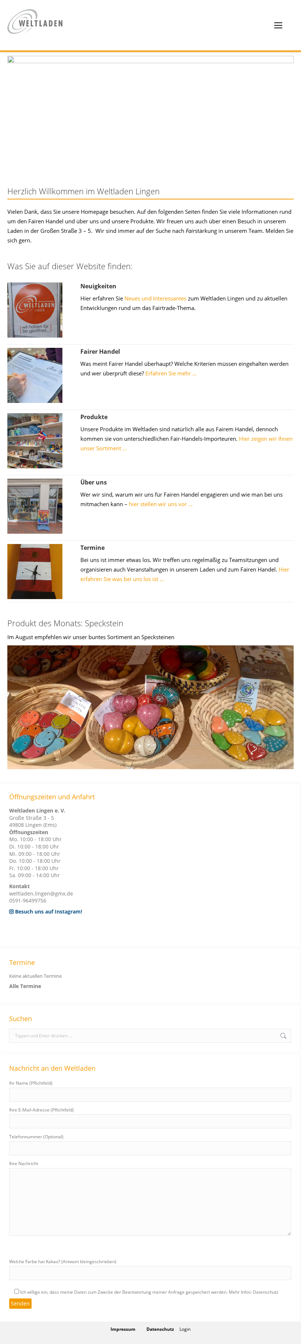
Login (185, 1329)
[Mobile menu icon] (278, 25)
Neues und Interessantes (155, 298)
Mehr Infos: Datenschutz (254, 1292)
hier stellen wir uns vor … (161, 504)
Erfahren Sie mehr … (171, 373)
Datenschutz (160, 1329)
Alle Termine (25, 986)
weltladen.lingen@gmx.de (41, 893)
